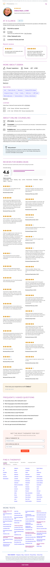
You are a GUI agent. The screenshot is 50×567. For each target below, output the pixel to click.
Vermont (38, 490)
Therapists (18, 554)
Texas (38, 486)
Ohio (38, 470)
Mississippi (27, 482)
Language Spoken (32, 462)
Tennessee (39, 484)
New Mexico (28, 497)
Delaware (16, 482)
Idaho (15, 492)
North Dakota (39, 468)
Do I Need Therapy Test (8, 519)
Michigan (27, 478)
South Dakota (40, 482)
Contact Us (26, 554)
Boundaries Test (17, 542)
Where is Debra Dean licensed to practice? (16, 409)
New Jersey (27, 495)
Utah (38, 488)
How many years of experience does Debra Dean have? (20, 406)
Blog (23, 554)
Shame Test (16, 522)
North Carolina (28, 501)
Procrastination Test (29, 539)
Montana (27, 486)
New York (27, 499)
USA (4, 468)
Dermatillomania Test (41, 514)
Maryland (27, 474)
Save (19, 20)
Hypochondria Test (7, 526)
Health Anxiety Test (7, 524)
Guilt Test (16, 511)
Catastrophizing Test (7, 542)
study (29, 138)
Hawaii (15, 490)
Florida (15, 486)
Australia (5, 472)
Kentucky (27, 468)
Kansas (15, 501)
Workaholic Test (28, 543)
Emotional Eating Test (41, 516)
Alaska (15, 470)
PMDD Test (39, 546)
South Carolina (40, 480)
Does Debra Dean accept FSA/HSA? (14, 412)
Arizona (15, 472)
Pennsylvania (39, 476)
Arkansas (16, 474)
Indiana (15, 497)
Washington (39, 495)
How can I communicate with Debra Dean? (16, 421)
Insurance (15, 464)
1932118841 (27, 105)
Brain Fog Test (28, 535)
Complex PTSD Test (18, 527)
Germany (5, 476)
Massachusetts (28, 476)
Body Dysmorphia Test (41, 512)
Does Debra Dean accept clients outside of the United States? (22, 415)
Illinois (15, 495)
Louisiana (27, 470)
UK (3, 470)
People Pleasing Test (29, 521)
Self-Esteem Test (18, 520)
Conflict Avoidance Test (19, 544)
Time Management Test (30, 541)
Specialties (23, 462)
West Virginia (39, 497)
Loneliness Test (6, 528)
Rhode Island (39, 478)
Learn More (45, 0)
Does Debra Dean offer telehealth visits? (16, 400)
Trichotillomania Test (41, 518)
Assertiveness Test (18, 540)
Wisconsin (39, 499)
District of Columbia (18, 484)
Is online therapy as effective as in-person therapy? (19, 418)
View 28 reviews (28, 33)
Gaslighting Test (17, 534)
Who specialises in (12, 444)
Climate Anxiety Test (7, 516)
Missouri (27, 484)
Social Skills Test (28, 529)
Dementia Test (40, 526)
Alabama (16, 468)
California (16, 476)
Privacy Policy (33, 554)
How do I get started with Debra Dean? (15, 424)
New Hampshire (28, 492)
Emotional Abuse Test (19, 529)
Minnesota (27, 480)
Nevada (27, 490)
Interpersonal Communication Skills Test (30, 515)
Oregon (38, 474)
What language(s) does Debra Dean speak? (16, 403)
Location (5, 462)
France (4, 474)
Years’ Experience (6, 464)
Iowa (15, 499)
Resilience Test (6, 533)
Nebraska (27, 488)
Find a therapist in (12, 438)
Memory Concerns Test (42, 528)
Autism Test (39, 524)
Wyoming (39, 501)
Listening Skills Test (29, 518)
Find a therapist (11, 554)
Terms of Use (39, 554)
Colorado (16, 478)
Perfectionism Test (18, 515)
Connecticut (17, 480)
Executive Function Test (30, 537)
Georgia (16, 488)
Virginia (38, 492)
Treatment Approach (14, 462)
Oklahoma (39, 472)
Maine (26, 472)
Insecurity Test (17, 513)
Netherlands (5, 478)
